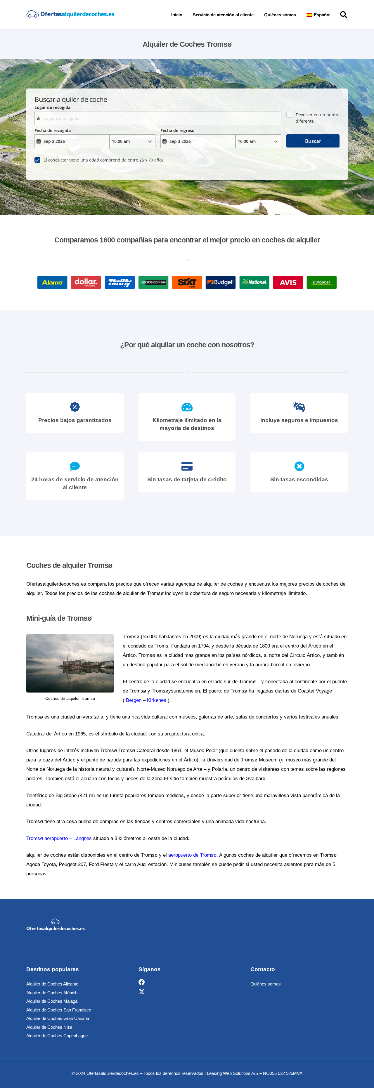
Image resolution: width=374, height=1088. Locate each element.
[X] (141, 991)
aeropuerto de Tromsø (192, 855)
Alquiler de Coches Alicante (52, 983)
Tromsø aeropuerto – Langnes (59, 838)
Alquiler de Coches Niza (49, 1027)
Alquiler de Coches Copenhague (57, 1035)
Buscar (313, 141)
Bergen (133, 700)
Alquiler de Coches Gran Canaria (57, 1018)
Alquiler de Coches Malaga (51, 1001)
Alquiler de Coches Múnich (51, 992)
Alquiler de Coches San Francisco (58, 1009)
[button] (334, 14)
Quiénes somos (265, 983)
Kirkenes (156, 700)
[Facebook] (141, 982)
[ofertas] (70, 14)
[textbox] (157, 118)
